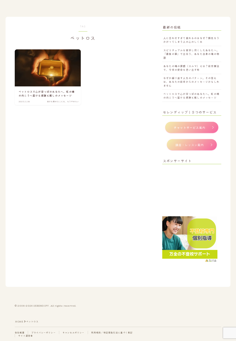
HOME (19, 321)
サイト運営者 (25, 335)
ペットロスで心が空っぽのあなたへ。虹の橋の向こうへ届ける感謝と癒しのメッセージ (191, 95)
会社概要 (20, 332)
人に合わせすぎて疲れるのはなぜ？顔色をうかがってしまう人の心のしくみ (191, 39)
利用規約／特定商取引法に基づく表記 (112, 332)
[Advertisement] (191, 190)
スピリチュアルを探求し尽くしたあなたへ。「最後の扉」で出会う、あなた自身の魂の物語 (191, 54)
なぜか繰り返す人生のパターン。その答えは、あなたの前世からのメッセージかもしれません (191, 81)
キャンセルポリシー (73, 332)
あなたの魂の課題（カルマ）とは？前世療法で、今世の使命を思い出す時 (191, 67)
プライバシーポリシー (43, 332)
